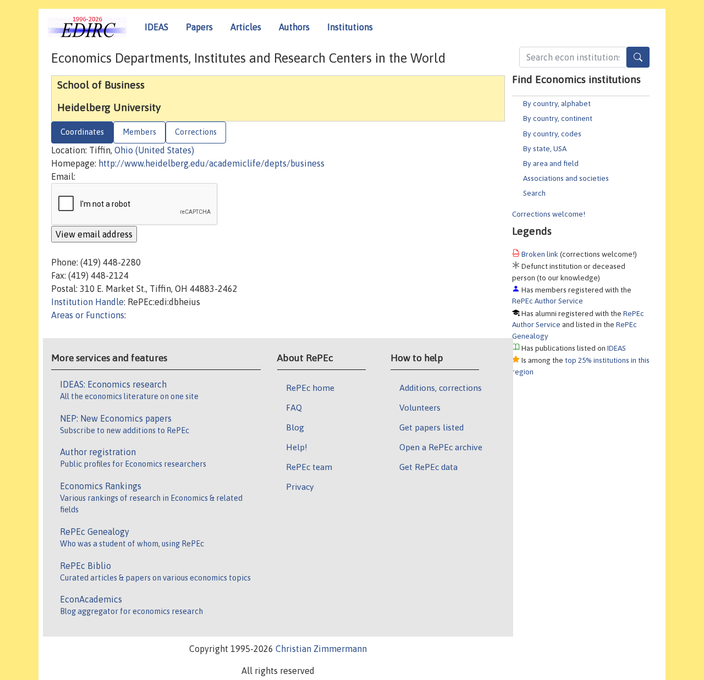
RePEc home (310, 387)
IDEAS (156, 27)
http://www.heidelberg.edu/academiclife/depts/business (211, 163)
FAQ (294, 407)
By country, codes (552, 133)
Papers (199, 27)
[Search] (638, 57)
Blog (295, 427)
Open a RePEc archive (440, 447)
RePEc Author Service (547, 300)
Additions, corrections (440, 387)
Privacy (300, 486)
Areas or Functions (87, 315)
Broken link (539, 254)
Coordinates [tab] (82, 132)
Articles (245, 27)
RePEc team (309, 467)
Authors (294, 27)
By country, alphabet (557, 103)
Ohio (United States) (154, 150)
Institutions (350, 27)
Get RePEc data (428, 467)
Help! (296, 447)
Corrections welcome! (548, 213)
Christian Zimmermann (321, 649)
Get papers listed (431, 427)
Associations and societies (566, 178)
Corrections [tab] (196, 132)
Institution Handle (87, 302)
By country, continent (557, 118)
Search (534, 193)
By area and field (551, 163)
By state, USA (544, 148)
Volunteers (420, 407)
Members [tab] (139, 132)
